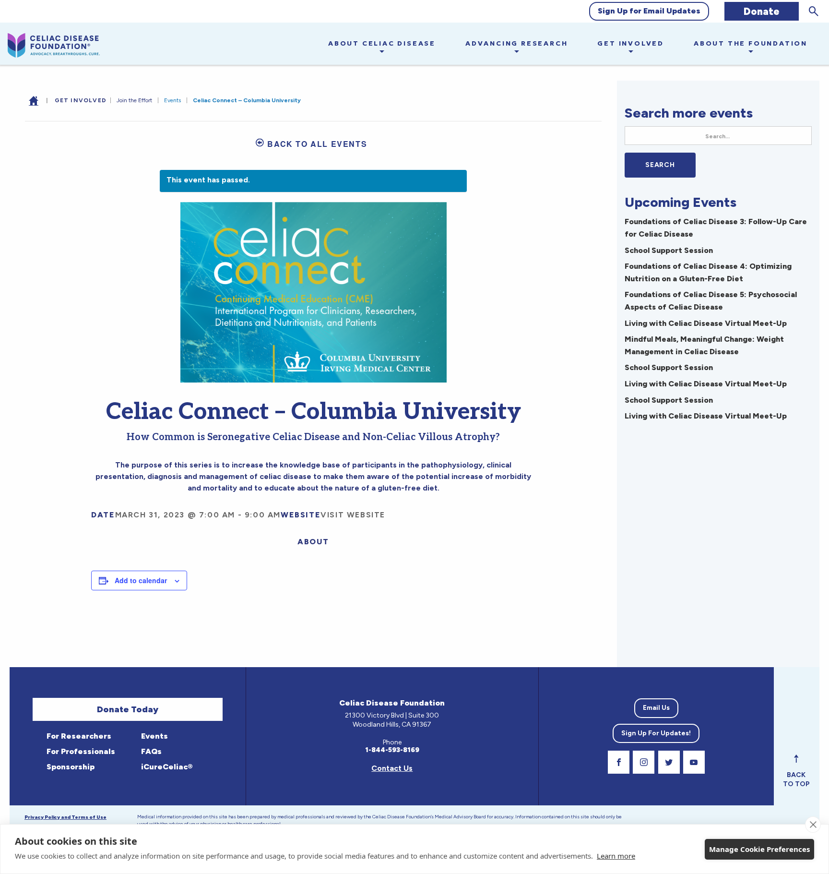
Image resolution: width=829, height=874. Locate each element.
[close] (813, 824)
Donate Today (127, 709)
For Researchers (78, 736)
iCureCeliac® (165, 766)
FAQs (150, 751)
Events (172, 100)
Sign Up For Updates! (656, 733)
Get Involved (630, 43)
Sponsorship (70, 766)
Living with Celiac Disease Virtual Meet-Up (706, 323)
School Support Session (669, 250)
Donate (762, 11)
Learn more (616, 856)
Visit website (352, 514)
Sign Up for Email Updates (649, 10)
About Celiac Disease (382, 43)
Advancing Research (516, 43)
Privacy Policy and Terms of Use (65, 817)
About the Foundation (750, 43)
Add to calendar (141, 580)
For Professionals (80, 751)
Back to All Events (317, 143)
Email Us (656, 708)
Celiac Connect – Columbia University (247, 100)
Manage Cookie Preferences (759, 849)
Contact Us (392, 768)
